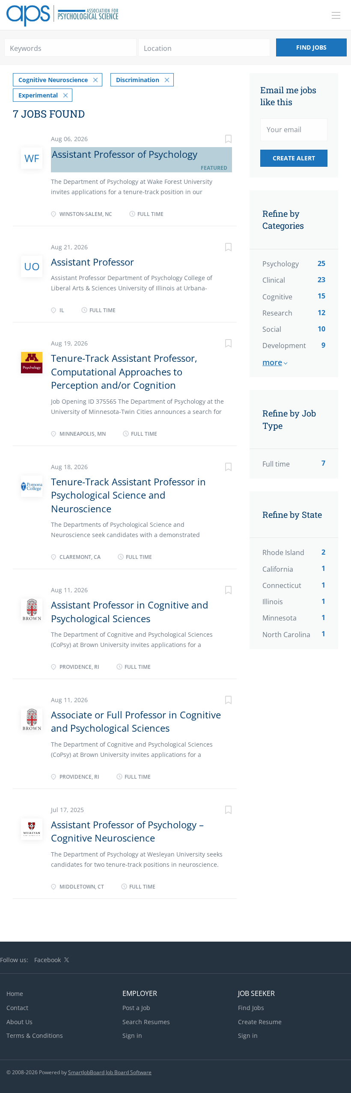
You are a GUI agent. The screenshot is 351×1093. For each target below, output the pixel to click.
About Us (19, 1022)
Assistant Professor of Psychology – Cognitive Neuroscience (127, 831)
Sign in (132, 1035)
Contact (17, 1008)
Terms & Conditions (34, 1035)
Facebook (47, 960)
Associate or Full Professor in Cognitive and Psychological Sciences (136, 721)
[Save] (219, 140)
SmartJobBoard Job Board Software (110, 1072)
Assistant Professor (92, 261)
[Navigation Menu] (336, 15)
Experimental (38, 95)
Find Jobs (311, 47)
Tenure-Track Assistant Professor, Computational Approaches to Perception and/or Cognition (124, 371)
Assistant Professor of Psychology (124, 154)
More (272, 362)
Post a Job (136, 1008)
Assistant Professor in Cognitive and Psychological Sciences (129, 611)
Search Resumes (146, 1022)
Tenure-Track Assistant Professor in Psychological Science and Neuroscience (128, 495)
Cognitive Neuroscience (53, 80)
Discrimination (137, 80)
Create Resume (260, 1022)
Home (14, 994)
